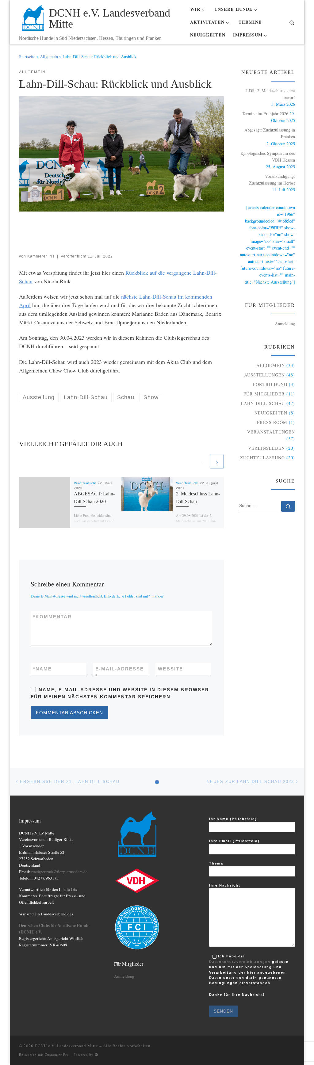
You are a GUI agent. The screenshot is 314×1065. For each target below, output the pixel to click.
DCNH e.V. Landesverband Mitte (66, 1045)
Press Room (272, 422)
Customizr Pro (57, 1054)
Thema (216, 863)
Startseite (27, 56)
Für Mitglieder (264, 394)
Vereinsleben (266, 448)
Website (170, 668)
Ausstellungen (264, 375)
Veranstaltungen (271, 432)
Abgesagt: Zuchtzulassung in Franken (269, 133)
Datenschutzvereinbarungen (239, 962)
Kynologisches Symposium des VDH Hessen (267, 156)
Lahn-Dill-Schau (263, 403)
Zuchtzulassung (262, 457)
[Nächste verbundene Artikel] (217, 461)
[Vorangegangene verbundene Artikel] (202, 461)
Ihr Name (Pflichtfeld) (233, 819)
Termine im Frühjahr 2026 (265, 113)
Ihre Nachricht (224, 885)
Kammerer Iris (41, 256)
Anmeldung (285, 323)
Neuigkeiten (271, 413)
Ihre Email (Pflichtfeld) (234, 841)
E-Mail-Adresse (119, 672)
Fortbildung (270, 384)
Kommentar (52, 616)
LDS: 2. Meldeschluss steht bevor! (270, 94)
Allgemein (49, 56)
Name (42, 668)
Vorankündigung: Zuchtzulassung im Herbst (272, 179)
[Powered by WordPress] (96, 1054)
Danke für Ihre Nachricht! (237, 995)
